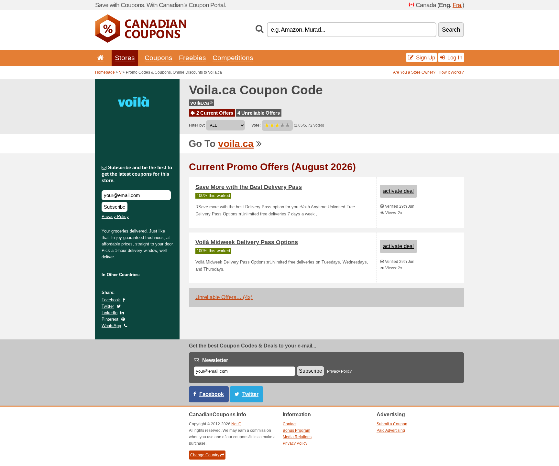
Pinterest (110, 319)
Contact (289, 424)
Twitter (108, 306)
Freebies (192, 57)
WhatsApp (111, 325)
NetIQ (236, 424)
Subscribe (114, 207)
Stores (125, 57)
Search (451, 29)
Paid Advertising (391, 430)
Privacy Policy (115, 216)
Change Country (204, 455)
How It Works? (451, 72)
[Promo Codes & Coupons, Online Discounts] (140, 41)
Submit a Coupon (392, 424)
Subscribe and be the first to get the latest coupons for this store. (137, 174)
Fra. (457, 5)
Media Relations (297, 437)
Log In (454, 57)
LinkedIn (109, 312)
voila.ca (199, 103)
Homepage (105, 72)
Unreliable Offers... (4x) (224, 297)
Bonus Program (296, 430)
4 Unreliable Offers (258, 113)
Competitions (233, 57)
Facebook (111, 299)
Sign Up (424, 57)
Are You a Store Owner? (414, 72)
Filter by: (197, 125)
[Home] (99, 57)
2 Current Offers (214, 113)
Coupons (158, 57)
